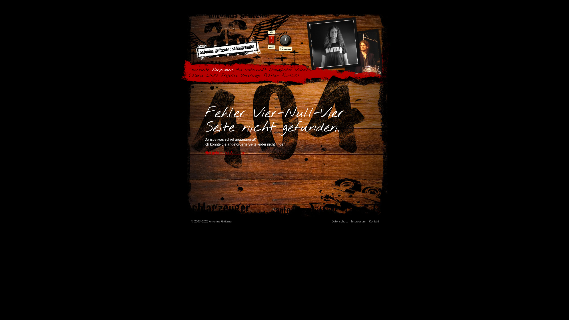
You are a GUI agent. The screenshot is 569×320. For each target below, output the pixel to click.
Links (212, 75)
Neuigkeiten (280, 70)
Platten (271, 75)
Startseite (199, 70)
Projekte (229, 75)
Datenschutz (340, 221)
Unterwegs (250, 75)
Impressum (358, 221)
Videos (301, 70)
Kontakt (290, 75)
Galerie (196, 75)
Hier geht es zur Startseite (224, 153)
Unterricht (255, 70)
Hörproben (222, 70)
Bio (239, 70)
